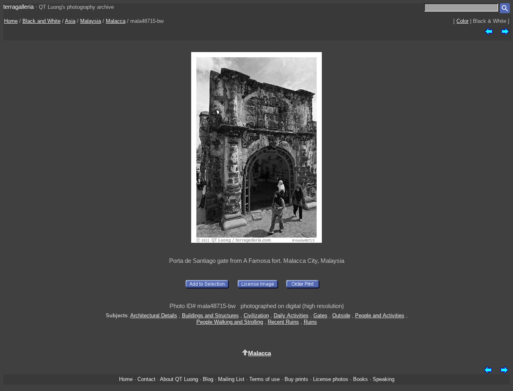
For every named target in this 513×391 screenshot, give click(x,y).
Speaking (383, 379)
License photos (330, 379)
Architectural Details (153, 315)
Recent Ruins (283, 322)
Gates (320, 315)
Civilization (256, 315)
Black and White (41, 21)
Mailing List (231, 379)
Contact (146, 379)
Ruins (310, 322)
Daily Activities (291, 315)
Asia (70, 21)
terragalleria (18, 6)
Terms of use (264, 379)
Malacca (115, 21)
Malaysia (90, 21)
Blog (208, 379)
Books (360, 379)
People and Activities (379, 315)
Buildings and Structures (210, 315)
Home (11, 21)
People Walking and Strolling (229, 322)
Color (462, 21)
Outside (341, 315)
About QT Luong (179, 379)
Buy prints (296, 379)
